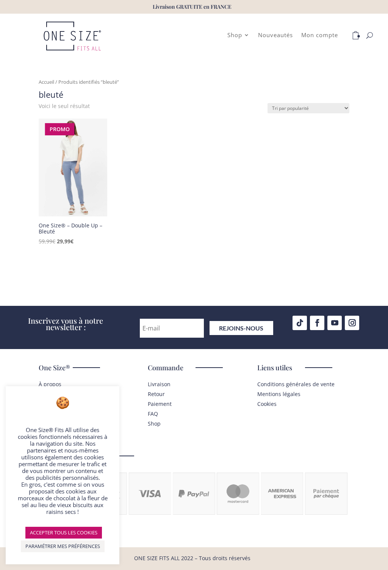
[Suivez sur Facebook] (317, 323)
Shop (234, 35)
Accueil (46, 81)
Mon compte (319, 35)
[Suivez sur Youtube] (334, 323)
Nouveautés (275, 35)
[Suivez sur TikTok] (300, 323)
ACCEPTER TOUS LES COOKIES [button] (63, 532)
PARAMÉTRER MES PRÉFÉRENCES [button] (62, 546)
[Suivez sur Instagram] (352, 323)
